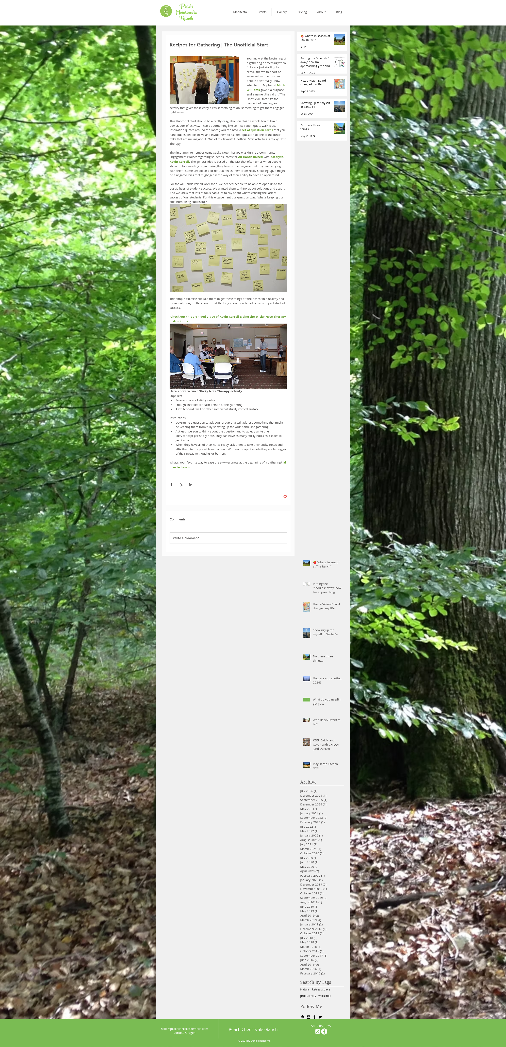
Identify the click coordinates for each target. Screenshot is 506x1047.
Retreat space (321, 989)
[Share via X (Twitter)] (181, 484)
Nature (305, 989)
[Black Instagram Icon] (308, 1017)
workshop (324, 996)
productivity (308, 996)
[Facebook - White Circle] (324, 1031)
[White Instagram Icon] (317, 1031)
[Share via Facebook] (171, 484)
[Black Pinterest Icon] (302, 1017)
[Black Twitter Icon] (320, 1017)
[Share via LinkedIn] (191, 484)
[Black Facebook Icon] (314, 1017)
